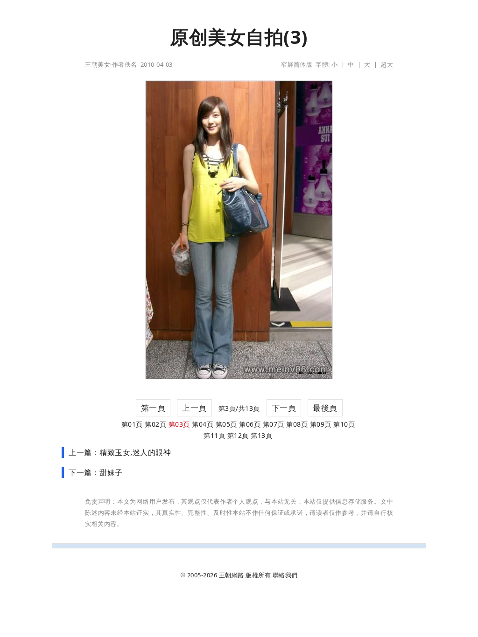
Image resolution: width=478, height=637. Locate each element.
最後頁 (325, 407)
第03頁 (179, 424)
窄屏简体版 (297, 64)
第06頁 (249, 424)
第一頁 (153, 407)
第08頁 (297, 424)
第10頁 (344, 424)
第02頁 (155, 424)
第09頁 (320, 424)
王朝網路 (231, 575)
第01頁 (132, 424)
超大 (386, 64)
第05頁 (226, 424)
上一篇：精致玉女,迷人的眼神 (120, 452)
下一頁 (284, 407)
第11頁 (214, 435)
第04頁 (202, 424)
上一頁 (194, 407)
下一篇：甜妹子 (96, 472)
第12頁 (238, 435)
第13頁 (261, 435)
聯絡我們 (285, 575)
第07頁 (273, 424)
